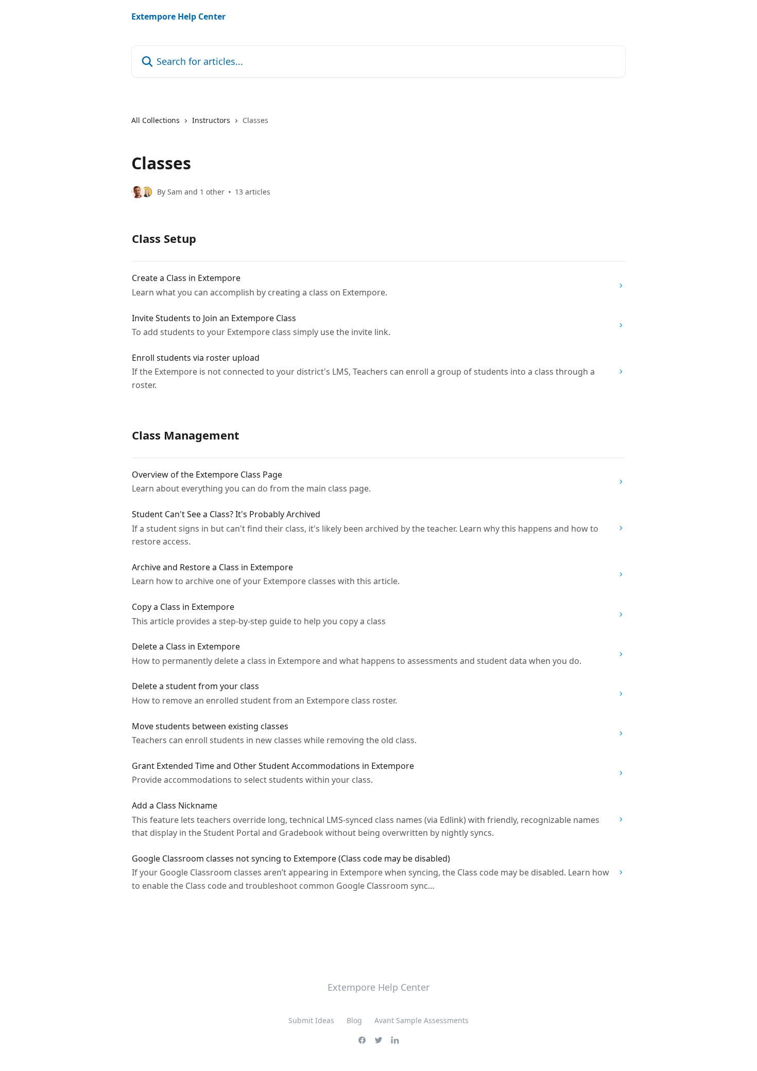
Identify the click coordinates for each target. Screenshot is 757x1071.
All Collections (155, 120)
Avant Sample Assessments (421, 1020)
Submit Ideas (311, 1020)
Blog (354, 1020)
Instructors (211, 120)
